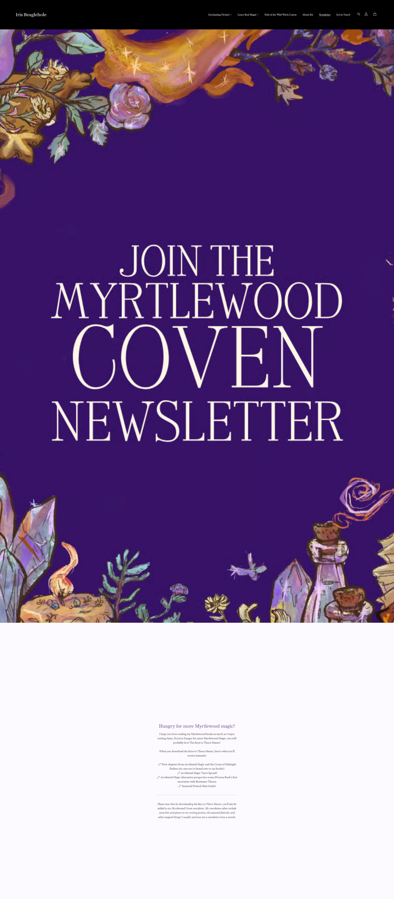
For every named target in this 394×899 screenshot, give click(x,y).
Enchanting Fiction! (219, 14)
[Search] (358, 14)
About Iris (308, 14)
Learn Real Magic (247, 14)
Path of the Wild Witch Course (281, 14)
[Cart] (376, 14)
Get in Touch (343, 14)
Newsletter (324, 14)
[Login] (366, 13)
